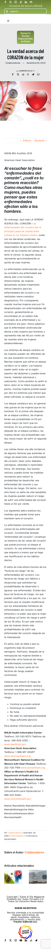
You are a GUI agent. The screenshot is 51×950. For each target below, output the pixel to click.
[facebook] (5, 2)
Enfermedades (17, 836)
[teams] (31, 2)
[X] (18, 75)
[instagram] (15, 2)
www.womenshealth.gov (17, 798)
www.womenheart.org (33, 767)
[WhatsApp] (28, 75)
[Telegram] (33, 75)
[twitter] (10, 2)
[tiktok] (21, 2)
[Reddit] (23, 75)
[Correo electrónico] (38, 75)
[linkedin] (26, 2)
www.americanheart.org (17, 756)
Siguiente (39, 140)
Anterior (27, 140)
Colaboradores (14, 833)
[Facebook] (12, 75)
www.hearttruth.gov (15, 744)
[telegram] (36, 940)
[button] (6, 877)
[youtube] (21, 940)
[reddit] (31, 940)
